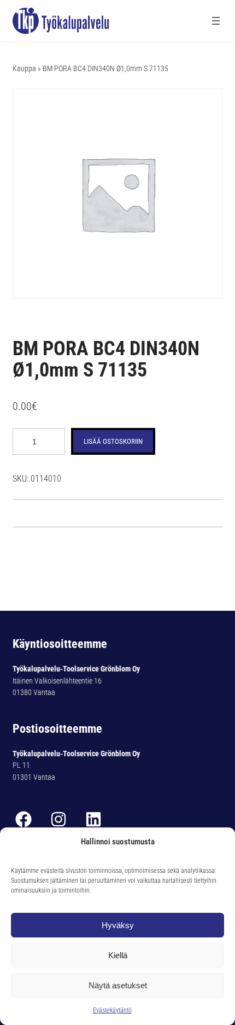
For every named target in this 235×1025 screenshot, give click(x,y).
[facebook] (23, 819)
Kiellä (117, 955)
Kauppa (24, 68)
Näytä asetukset (118, 985)
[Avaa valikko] (215, 20)
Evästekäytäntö (112, 1010)
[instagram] (58, 819)
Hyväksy (118, 925)
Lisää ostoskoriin (113, 441)
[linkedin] (93, 819)
